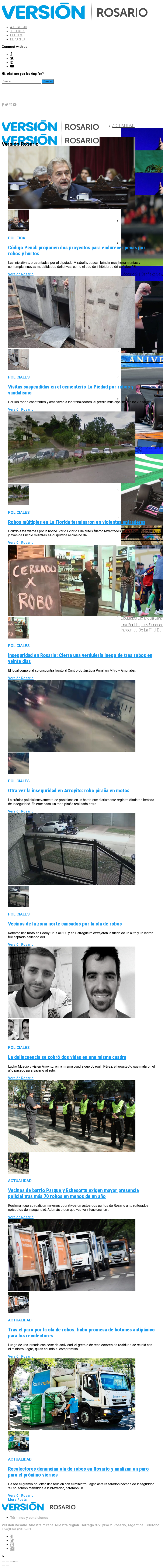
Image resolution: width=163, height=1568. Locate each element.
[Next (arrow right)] (7, 1565)
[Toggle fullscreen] (12, 1561)
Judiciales (17, 31)
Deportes (17, 39)
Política (16, 35)
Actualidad (18, 27)
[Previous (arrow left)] (3, 1565)
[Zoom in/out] (16, 1561)
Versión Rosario (21, 274)
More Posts (17, 1500)
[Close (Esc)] (3, 1561)
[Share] (7, 1561)
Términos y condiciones (29, 1518)
